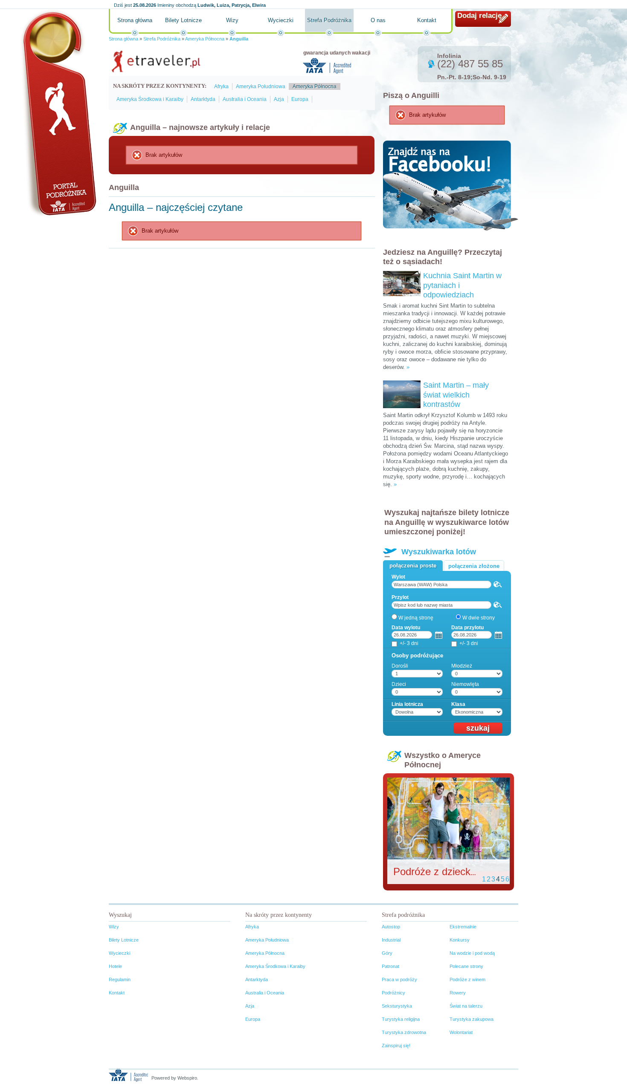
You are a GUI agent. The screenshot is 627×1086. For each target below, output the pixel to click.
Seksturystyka (397, 1005)
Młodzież (461, 666)
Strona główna (134, 20)
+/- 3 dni (409, 643)
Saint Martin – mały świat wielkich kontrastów (456, 394)
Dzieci (399, 684)
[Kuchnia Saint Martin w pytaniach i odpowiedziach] (402, 274)
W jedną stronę (415, 618)
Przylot (400, 597)
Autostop (391, 926)
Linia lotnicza (407, 704)
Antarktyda (203, 99)
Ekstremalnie (463, 926)
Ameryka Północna (204, 38)
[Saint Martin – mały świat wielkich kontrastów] (402, 383)
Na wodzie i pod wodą (472, 953)
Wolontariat (461, 1032)
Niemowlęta (465, 684)
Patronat (390, 966)
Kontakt (426, 20)
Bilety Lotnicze (183, 20)
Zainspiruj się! (396, 1045)
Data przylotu (467, 628)
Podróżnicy (393, 992)
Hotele (115, 966)
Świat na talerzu (466, 1005)
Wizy (232, 20)
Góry (387, 953)
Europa (299, 99)
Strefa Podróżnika (329, 20)
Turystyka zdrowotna (404, 1032)
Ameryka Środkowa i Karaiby (149, 99)
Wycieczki (280, 20)
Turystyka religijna (401, 1019)
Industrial (391, 939)
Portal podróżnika (58, 113)
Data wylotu (406, 628)
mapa (497, 584)
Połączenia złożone (473, 566)
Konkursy (460, 939)
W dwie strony (478, 618)
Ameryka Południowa (260, 86)
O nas (378, 20)
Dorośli (400, 666)
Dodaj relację (479, 16)
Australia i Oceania (245, 99)
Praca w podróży (399, 979)
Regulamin (120, 979)
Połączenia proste (412, 565)
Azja (279, 99)
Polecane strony (466, 966)
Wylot (398, 577)
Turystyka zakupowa (471, 1019)
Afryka (221, 86)
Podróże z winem (467, 979)
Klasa (458, 704)
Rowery (458, 992)
